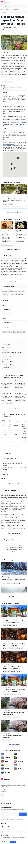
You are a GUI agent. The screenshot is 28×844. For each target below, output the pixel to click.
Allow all (13, 841)
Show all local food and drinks (14, 249)
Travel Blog (3, 795)
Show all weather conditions (14, 533)
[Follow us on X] (9, 826)
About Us (3, 793)
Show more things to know (14, 408)
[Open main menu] (26, 2)
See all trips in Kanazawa (14, 744)
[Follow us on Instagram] (4, 826)
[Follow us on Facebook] (10, 826)
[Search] (23, 6)
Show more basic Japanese (14, 446)
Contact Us (3, 797)
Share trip (3, 32)
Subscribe (22, 814)
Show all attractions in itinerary (14, 212)
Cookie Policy (15, 837)
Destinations (3, 791)
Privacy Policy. (20, 819)
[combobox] (13, 6)
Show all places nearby (14, 596)
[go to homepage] (5, 2)
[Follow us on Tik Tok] (3, 826)
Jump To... (4, 12)
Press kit (3, 800)
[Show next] (25, 547)
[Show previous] (2, 547)
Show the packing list (14, 483)
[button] (13, 87)
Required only (5, 841)
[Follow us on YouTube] (6, 826)
